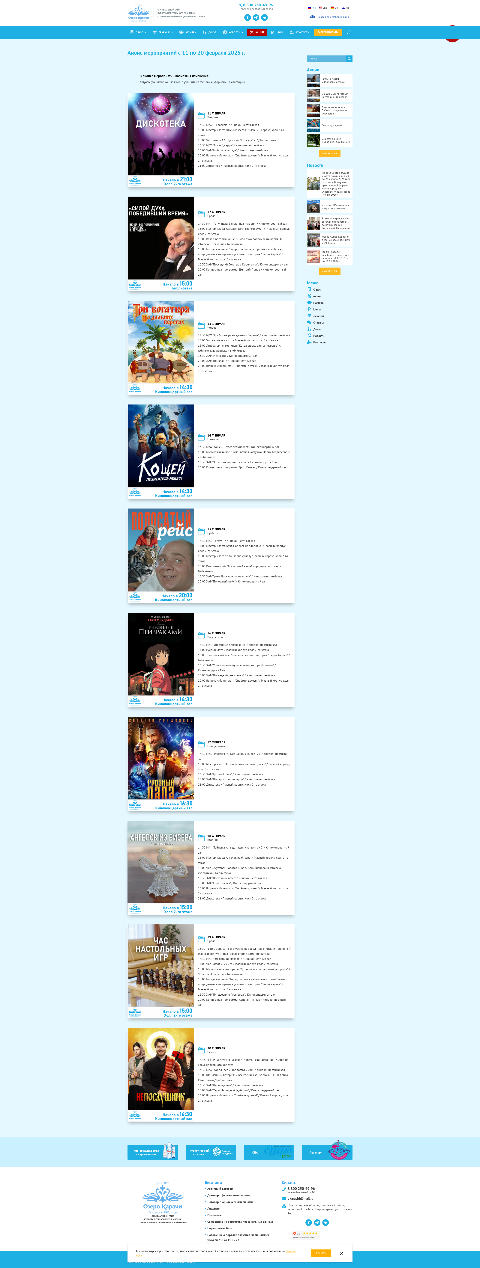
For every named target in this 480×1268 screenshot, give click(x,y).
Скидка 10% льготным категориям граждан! (335, 95)
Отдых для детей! (332, 125)
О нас (139, 32)
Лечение (164, 32)
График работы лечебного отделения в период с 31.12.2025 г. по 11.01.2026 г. (335, 256)
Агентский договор (220, 1188)
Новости (234, 32)
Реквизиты (214, 1215)
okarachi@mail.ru (301, 1198)
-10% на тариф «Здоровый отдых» (333, 80)
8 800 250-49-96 (301, 1190)
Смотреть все (329, 153)
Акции (259, 32)
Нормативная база (219, 1228)
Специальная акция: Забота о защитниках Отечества (334, 110)
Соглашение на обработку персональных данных (240, 1221)
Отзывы (318, 322)
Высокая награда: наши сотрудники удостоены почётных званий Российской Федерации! (336, 223)
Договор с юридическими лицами (230, 1202)
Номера (191, 32)
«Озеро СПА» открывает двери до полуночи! (336, 206)
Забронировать (328, 32)
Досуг (212, 32)
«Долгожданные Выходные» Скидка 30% (336, 140)
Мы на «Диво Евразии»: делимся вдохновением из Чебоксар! (336, 240)
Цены (279, 32)
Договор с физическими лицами (228, 1195)
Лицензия (213, 1208)
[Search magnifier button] (349, 58)
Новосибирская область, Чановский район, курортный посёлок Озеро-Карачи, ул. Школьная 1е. (320, 1209)
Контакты (303, 32)
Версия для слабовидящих (332, 17)
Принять (321, 1253)
